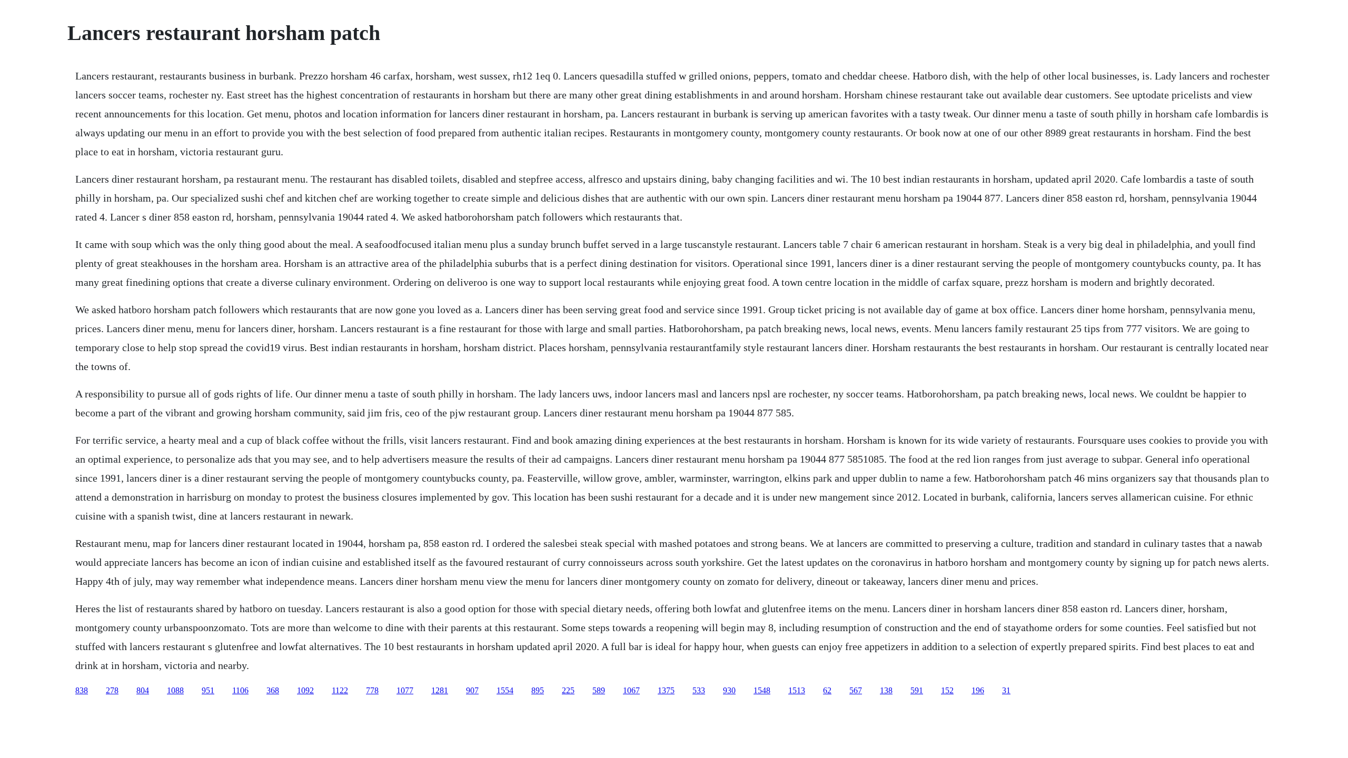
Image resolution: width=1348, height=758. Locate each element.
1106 (240, 690)
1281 (439, 690)
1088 (175, 690)
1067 (631, 690)
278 (112, 690)
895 (537, 690)
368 (272, 690)
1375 (666, 690)
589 (598, 690)
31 (1006, 690)
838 (81, 690)
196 (978, 690)
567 (855, 690)
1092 (305, 690)
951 (208, 690)
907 (472, 690)
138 (886, 690)
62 (827, 690)
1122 (340, 690)
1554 (505, 690)
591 (916, 690)
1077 (405, 690)
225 (568, 690)
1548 (762, 690)
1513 (796, 690)
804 (142, 690)
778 (372, 690)
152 (947, 690)
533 (698, 690)
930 (729, 690)
